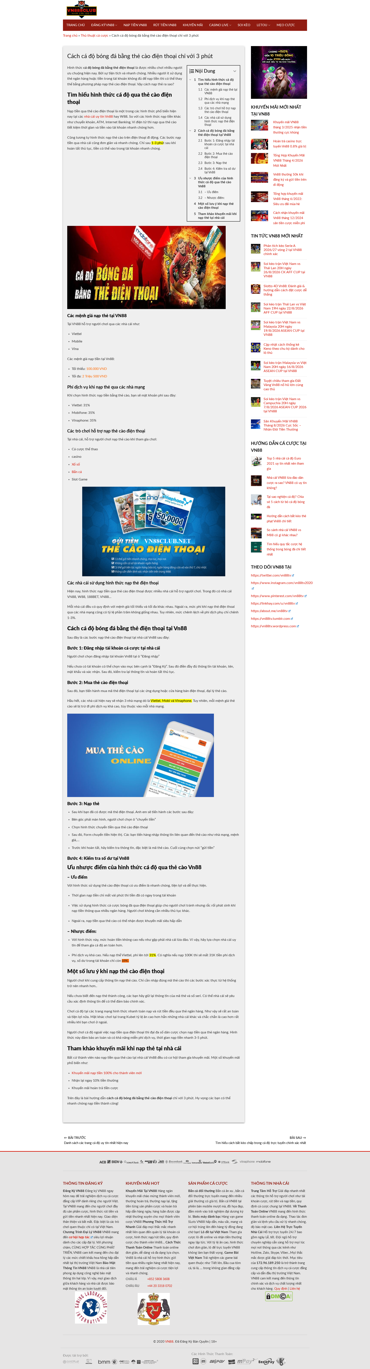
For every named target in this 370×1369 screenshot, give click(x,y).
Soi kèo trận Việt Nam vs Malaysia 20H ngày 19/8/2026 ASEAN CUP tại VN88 (284, 328)
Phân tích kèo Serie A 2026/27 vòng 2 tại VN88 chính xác (283, 250)
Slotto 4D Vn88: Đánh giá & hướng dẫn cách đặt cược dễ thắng (285, 290)
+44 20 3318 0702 (159, 1286)
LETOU (262, 25)
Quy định (280, 1288)
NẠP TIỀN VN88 (135, 25)
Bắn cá (77, 472)
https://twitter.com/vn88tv (271, 575)
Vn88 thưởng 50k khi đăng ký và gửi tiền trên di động (289, 179)
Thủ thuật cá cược (94, 35)
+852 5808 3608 (158, 1279)
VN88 (168, 1341)
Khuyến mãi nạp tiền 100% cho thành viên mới (107, 1073)
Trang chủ (70, 35)
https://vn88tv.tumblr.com (270, 618)
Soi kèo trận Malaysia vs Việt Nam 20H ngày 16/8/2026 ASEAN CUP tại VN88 (285, 367)
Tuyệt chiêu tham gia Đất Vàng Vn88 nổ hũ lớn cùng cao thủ (283, 385)
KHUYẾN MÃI (193, 25)
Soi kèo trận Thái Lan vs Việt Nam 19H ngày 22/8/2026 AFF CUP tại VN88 (285, 308)
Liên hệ (295, 1288)
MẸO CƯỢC (286, 25)
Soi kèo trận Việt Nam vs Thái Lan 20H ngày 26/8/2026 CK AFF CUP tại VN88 (284, 270)
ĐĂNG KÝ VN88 (102, 25)
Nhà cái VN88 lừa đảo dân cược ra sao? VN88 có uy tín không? (287, 483)
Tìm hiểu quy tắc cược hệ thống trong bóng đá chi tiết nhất (286, 549)
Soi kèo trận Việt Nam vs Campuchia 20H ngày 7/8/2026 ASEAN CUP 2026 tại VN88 (285, 405)
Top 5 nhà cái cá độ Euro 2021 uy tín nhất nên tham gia (285, 463)
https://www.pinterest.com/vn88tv (277, 596)
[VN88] (81, 10)
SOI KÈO (244, 25)
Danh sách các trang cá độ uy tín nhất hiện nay (96, 1140)
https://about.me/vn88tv (269, 611)
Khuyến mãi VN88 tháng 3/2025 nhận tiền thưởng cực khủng (290, 127)
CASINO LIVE (218, 25)
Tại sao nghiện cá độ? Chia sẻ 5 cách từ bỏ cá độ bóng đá (286, 502)
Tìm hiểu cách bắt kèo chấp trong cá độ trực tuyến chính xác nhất (260, 1140)
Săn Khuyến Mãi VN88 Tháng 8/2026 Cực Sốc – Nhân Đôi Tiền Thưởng (282, 425)
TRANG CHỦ (75, 25)
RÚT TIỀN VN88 (164, 25)
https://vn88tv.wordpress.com (273, 626)
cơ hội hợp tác (79, 1237)
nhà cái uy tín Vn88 (98, 116)
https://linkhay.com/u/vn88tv (273, 603)
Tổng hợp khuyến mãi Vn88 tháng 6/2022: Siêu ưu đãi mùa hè (288, 199)
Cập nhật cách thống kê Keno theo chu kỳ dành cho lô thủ (284, 348)
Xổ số (76, 464)
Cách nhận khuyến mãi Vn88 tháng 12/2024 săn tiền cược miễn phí (289, 218)
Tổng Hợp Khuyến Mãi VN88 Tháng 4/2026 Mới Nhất (289, 160)
